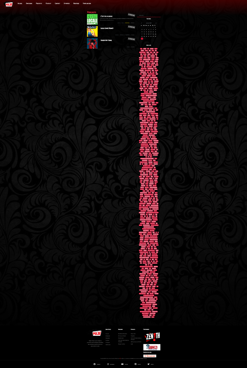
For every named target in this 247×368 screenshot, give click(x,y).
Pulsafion (133, 336)
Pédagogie (150, 281)
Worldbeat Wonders (122, 333)
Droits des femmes (143, 192)
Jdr (149, 147)
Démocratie (142, 299)
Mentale (145, 250)
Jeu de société (152, 272)
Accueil (20, 3)
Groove (146, 183)
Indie (148, 72)
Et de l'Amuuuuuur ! (151, 250)
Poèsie (146, 189)
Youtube (153, 286)
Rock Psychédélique (145, 136)
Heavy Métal (152, 230)
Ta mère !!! (149, 232)
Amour (144, 288)
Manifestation (143, 129)
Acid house (156, 82)
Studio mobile (150, 142)
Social (157, 102)
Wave (144, 181)
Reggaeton (156, 163)
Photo (142, 127)
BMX (152, 246)
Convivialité (142, 279)
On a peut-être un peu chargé (149, 295)
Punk (150, 50)
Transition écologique (143, 162)
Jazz (141, 86)
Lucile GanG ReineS (107, 28)
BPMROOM (156, 266)
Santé (150, 104)
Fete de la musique (153, 77)
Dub (155, 50)
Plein (145, 254)
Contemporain (146, 180)
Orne (147, 86)
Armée (145, 281)
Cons (144, 176)
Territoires (152, 277)
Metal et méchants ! (144, 133)
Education (151, 293)
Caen (150, 268)
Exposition (154, 268)
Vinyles (144, 84)
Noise (149, 102)
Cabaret (142, 151)
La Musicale (153, 55)
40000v (153, 306)
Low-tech (148, 246)
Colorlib (132, 358)
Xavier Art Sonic (106, 40)
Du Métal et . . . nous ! (143, 245)
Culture (144, 48)
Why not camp (145, 79)
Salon (152, 282)
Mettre (141, 216)
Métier (144, 90)
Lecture (140, 225)
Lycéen (155, 282)
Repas (146, 279)
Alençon (150, 79)
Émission (148, 120)
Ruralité (149, 97)
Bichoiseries (154, 104)
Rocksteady (156, 81)
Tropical (150, 178)
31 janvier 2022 (131, 15)
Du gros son (155, 304)
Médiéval (153, 203)
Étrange (142, 300)
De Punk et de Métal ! (154, 225)
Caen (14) (155, 270)
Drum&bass (142, 178)
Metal (153, 50)
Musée (150, 169)
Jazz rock (154, 185)
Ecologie (144, 54)
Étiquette (150, 214)
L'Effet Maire (144, 97)
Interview (151, 48)
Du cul (156, 108)
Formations (142, 131)
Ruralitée (141, 237)
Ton (147, 216)
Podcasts (39, 3)
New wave (151, 180)
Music (151, 145)
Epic (141, 90)
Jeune (155, 284)
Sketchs (149, 309)
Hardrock (156, 61)
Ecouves (155, 124)
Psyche (147, 84)
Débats (157, 57)
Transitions (147, 277)
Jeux (157, 117)
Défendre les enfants (145, 99)
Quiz (147, 288)
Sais (156, 214)
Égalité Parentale (153, 99)
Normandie (147, 149)
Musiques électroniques (144, 252)
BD (150, 136)
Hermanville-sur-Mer (152, 144)
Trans (154, 232)
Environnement (143, 72)
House (151, 52)
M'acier (140, 234)
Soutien (152, 171)
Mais (153, 259)
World (155, 68)
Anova (154, 160)
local (122, 22)
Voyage (146, 147)
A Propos (108, 342)
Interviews (153, 252)
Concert (153, 117)
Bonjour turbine (121, 344)
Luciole (141, 82)
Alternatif (147, 61)
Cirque (157, 171)
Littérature (149, 117)
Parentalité (146, 91)
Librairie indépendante (154, 243)
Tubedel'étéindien (142, 203)
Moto (142, 282)
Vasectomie (151, 91)
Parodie (153, 199)
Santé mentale (142, 286)
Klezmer (155, 210)
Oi (149, 252)
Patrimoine (150, 163)
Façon (148, 261)
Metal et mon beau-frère (153, 207)
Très (152, 309)
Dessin (148, 127)
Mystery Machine (142, 52)
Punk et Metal (145, 153)
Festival (142, 50)
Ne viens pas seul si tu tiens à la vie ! (146, 266)
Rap (152, 82)
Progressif (151, 126)
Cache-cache (155, 308)
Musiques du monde (146, 59)
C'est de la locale (106, 16)
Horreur (146, 104)
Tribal (144, 205)
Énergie (150, 308)
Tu (153, 214)
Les (150, 254)
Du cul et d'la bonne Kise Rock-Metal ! (147, 108)
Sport (157, 73)
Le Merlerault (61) (145, 272)
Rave (157, 109)
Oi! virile (141, 194)
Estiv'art (146, 106)
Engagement (151, 241)
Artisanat (150, 198)
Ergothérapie (144, 199)
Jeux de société (149, 270)
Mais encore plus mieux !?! (150, 302)
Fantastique (149, 203)
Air (147, 254)
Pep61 (145, 117)
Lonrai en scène (152, 313)
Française (150, 154)
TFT (157, 118)
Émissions (29, 3)
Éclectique (154, 93)
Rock (148, 48)
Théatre (145, 88)
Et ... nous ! (143, 221)
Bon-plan (148, 282)
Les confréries (154, 254)
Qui (150, 259)
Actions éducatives (146, 225)
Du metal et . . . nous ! (146, 165)
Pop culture (145, 73)
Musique (153, 57)
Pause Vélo (133, 333)
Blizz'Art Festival (148, 70)
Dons (157, 279)
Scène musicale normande (144, 257)
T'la (144, 216)
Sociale (143, 302)
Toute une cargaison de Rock (149, 227)
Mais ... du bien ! (149, 66)
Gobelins (153, 288)
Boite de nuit (152, 190)
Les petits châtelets (146, 317)
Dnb (157, 149)
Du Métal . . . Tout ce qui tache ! (151, 95)
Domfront (146, 126)
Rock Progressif (152, 299)
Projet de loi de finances (150, 111)
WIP (140, 63)
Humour (156, 64)
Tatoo (156, 158)
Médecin (142, 147)
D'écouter (144, 261)
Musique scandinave (153, 187)
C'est (140, 261)
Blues (156, 54)
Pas (154, 261)
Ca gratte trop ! (144, 291)
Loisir (153, 72)
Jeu (149, 288)
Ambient (156, 181)
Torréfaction (145, 198)
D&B (157, 63)
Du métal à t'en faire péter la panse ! (147, 158)
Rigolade (150, 174)
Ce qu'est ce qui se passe (153, 290)
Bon (141, 263)
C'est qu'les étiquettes (144, 290)
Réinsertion (155, 201)
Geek (141, 73)
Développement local (153, 236)
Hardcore (145, 81)
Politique (152, 115)
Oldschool (141, 81)
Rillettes (155, 133)
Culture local (145, 135)
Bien (154, 120)
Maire (156, 151)
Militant (149, 291)
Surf (147, 185)
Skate (155, 246)
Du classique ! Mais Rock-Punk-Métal (148, 228)
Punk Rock (150, 133)
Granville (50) (143, 270)
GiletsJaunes (154, 291)
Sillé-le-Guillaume (145, 313)
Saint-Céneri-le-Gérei (143, 102)
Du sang (148, 138)
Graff (141, 181)
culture (118, 22)
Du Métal (152, 64)
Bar (156, 216)
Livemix (141, 241)
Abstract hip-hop (152, 135)
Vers (149, 248)
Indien (150, 315)
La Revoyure (155, 154)
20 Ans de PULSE (122, 336)
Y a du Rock (154, 221)
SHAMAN (151, 90)
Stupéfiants (156, 88)
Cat (147, 90)
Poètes (156, 196)
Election (141, 254)
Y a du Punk (148, 221)
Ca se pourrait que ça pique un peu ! (146, 297)
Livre (151, 127)
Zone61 (154, 245)
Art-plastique (142, 223)
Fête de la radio (143, 68)
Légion (146, 300)
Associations (151, 189)
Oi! (156, 55)
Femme (156, 277)
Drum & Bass (153, 149)
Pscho (147, 181)
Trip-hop (145, 57)
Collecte (155, 194)
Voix (141, 172)
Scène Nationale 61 (145, 169)
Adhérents (108, 344)
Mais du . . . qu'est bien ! (144, 122)
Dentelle (154, 169)
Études (155, 129)
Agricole (149, 199)
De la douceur (143, 138)
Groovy (142, 55)
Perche (157, 250)
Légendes (151, 61)
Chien (143, 268)
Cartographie (148, 217)
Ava (156, 223)
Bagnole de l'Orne (144, 124)
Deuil (148, 243)
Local (141, 48)
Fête (154, 109)
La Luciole (153, 63)
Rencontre (147, 187)
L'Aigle (141, 115)
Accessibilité (142, 275)
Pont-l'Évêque (150, 124)
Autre (157, 261)
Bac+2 (156, 192)
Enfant (141, 201)
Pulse (151, 156)
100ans (152, 81)
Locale (144, 234)
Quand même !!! (146, 230)
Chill (145, 55)
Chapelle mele (147, 131)
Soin (140, 199)
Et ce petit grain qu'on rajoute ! (145, 311)
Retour (155, 248)
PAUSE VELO (121, 338)
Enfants (155, 147)
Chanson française (151, 73)
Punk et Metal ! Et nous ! (147, 306)
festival (128, 46)
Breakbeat (148, 176)
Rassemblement (154, 138)
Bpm (154, 198)
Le (146, 248)
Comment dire (155, 273)
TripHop (156, 241)
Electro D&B (142, 77)
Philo (155, 183)
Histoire (149, 54)
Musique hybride (155, 255)
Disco (157, 79)
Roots (148, 52)
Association (155, 84)
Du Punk (157, 59)
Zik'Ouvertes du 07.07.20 (136, 341)
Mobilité (155, 90)
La (150, 208)
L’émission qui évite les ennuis (146, 93)
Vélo (154, 79)
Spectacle (145, 201)
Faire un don (87, 3)
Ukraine (152, 151)
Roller (157, 245)
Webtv (154, 315)
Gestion (155, 189)
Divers (153, 54)
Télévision (150, 172)
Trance (140, 208)
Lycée (151, 84)
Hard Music (154, 75)
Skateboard (143, 246)
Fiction (141, 255)
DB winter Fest (154, 311)
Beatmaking (156, 176)
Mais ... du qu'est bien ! (152, 300)
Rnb (145, 127)
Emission (150, 109)
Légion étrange (154, 217)
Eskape (148, 284)
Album (149, 279)
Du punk (153, 165)
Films (153, 192)
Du (140, 163)
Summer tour (144, 142)
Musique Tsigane (142, 212)
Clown (157, 199)
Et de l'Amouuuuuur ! (142, 232)
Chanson (141, 118)
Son (154, 167)
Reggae (146, 50)
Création (149, 255)
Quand (147, 259)
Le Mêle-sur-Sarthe (143, 113)
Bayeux (141, 126)
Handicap (145, 163)
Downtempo (146, 239)
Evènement (143, 284)
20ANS (141, 79)
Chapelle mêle (147, 151)
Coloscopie (151, 122)
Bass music (148, 205)
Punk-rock (142, 236)
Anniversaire (155, 281)
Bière (153, 70)
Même (156, 259)
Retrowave (151, 181)
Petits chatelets (145, 315)
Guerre (149, 192)
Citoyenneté (146, 241)
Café (141, 198)
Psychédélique (144, 160)
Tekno (152, 147)
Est (144, 259)
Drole (145, 309)
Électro (141, 154)
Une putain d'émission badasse (146, 304)
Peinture (149, 263)
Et (148, 264)
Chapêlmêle (127, 34)
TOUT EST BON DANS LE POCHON (123, 341)
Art (148, 81)
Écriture (144, 255)
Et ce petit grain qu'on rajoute (147, 167)
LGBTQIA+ (154, 136)
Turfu (152, 248)
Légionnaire (156, 142)
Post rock (142, 187)
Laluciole (141, 196)
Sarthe (152, 196)
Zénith (151, 284)
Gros (146, 264)
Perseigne (146, 109)
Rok (149, 216)
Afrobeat (142, 183)
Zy (122, 358)
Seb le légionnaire (142, 293)
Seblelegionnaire (155, 153)
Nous (151, 264)
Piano (152, 176)
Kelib (132, 344)
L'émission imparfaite (144, 174)
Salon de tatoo (149, 234)
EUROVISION (151, 183)
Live (150, 72)
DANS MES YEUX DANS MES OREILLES (151, 237)
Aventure (141, 239)
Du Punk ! (140, 250)
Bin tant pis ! (142, 214)
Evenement (143, 185)
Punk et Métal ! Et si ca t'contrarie (152, 212)
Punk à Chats (152, 223)
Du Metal (150, 106)
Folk (144, 66)
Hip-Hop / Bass (155, 234)
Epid (156, 198)
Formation (142, 95)
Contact (57, 3)
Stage (140, 153)
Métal (144, 86)
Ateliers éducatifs (154, 131)
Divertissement (148, 286)
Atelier (150, 185)
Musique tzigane (155, 208)
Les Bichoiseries (150, 68)
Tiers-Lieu (144, 63)
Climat (150, 153)
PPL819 (154, 97)
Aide (157, 286)
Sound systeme (143, 210)
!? (148, 156)
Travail (148, 129)
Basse (144, 172)
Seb (156, 299)
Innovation (156, 293)
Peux (146, 214)
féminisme (122, 34)
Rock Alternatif (150, 210)
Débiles (140, 176)
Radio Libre (145, 140)
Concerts (153, 279)
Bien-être (155, 172)
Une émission (149, 273)
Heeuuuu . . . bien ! (143, 273)
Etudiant (155, 145)
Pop (142, 66)
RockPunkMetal (154, 263)
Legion (157, 115)
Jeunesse (147, 77)
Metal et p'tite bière (154, 205)
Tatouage (149, 75)
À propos (67, 3)
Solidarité (145, 82)
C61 (142, 163)
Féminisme (150, 88)
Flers (148, 293)
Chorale (141, 281)
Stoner (149, 115)
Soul (141, 54)
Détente (156, 70)
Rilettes (153, 216)
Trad (157, 203)
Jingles (153, 317)
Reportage (150, 162)
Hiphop (148, 55)
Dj (153, 178)
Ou (146, 156)
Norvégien (142, 189)
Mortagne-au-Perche (154, 113)
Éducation (145, 154)
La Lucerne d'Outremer (145, 145)
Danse (142, 104)
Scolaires (141, 109)
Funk (154, 52)
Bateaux (146, 268)
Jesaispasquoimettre (144, 308)
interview (116, 34)
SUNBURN (144, 115)
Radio (145, 64)
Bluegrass (144, 263)
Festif (140, 205)
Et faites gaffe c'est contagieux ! (146, 219)
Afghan (144, 190)
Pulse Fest (144, 120)
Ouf (146, 275)
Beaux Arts (141, 171)
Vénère (144, 111)
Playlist (48, 3)
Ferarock (140, 57)
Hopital (146, 299)
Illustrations (142, 217)
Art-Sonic (148, 63)
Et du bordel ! (146, 118)
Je (156, 232)
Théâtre (151, 129)
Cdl (139, 142)
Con (151, 261)
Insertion (150, 201)
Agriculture (156, 162)
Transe (156, 178)
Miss (157, 252)
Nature (156, 122)
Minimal (155, 180)
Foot (144, 282)
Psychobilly (147, 236)
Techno (148, 64)
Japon (156, 86)
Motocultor (142, 70)
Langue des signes (146, 208)
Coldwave (155, 126)
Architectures (141, 277)
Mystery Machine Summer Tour (148, 100)
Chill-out (146, 178)
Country (153, 102)
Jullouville (141, 88)
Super (141, 259)
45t (156, 72)
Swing (141, 180)
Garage (140, 59)
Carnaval (140, 140)
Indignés (155, 297)
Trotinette (149, 245)
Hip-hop (149, 57)
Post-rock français (143, 243)
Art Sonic (141, 64)
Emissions (155, 275)
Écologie (141, 117)
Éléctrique (155, 174)
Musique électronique (153, 239)
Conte (149, 82)
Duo (147, 172)
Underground (142, 61)
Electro (156, 48)
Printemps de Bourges (154, 257)
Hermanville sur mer (144, 144)
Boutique (76, 3)
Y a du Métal (155, 219)
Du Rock (153, 59)
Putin (149, 275)
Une (152, 120)
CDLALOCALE (127, 22)
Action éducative (152, 118)
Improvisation (155, 140)
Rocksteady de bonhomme (148, 194)
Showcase (150, 160)
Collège (155, 127)
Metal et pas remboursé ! (143, 207)
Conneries (150, 140)
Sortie (148, 190)
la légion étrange (143, 358)
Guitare (147, 223)
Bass (157, 52)
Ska (140, 84)
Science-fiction (147, 196)
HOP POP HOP (142, 149)
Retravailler (152, 86)
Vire (148, 113)
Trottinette (143, 248)
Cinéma (154, 66)
